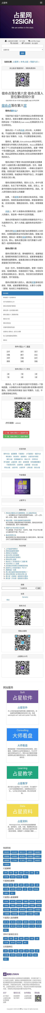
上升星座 (30, 914)
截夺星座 (22, 910)
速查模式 (37, 852)
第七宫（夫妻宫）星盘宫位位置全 (17, 576)
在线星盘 (30, 856)
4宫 (8, 374)
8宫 (22, 377)
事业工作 (27, 459)
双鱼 (36, 361)
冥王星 (19, 877)
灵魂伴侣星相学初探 (9, 327)
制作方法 (7, 454)
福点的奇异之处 (11, 535)
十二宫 (38, 926)
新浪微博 (16, 996)
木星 (31, 873)
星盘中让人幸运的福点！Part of (16, 568)
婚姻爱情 (6, 860)
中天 (30, 889)
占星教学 (22, 783)
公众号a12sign (35, 41)
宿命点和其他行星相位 (9, 306)
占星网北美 (6, 998)
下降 (30, 955)
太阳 (5, 873)
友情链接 (6, 1000)
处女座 (38, 901)
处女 (36, 355)
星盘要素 (14, 454)
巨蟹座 (26, 901)
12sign (25, 1009)
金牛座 (13, 901)
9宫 (36, 377)
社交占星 (35, 465)
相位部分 (9, 456)
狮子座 (32, 901)
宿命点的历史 (7, 323)
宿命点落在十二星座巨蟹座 (19, 436)
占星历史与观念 (33, 456)
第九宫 (19, 926)
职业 (8, 600)
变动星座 (22, 914)
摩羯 (8, 361)
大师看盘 (22, 745)
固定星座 (6, 910)
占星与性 (15, 467)
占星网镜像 (27, 998)
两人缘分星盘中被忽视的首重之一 (17, 572)
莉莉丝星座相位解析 (12, 551)
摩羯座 (26, 905)
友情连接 (6, 864)
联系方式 (22, 852)
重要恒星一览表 (11, 570)
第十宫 (26, 926)
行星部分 (21, 454)
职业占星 (7, 467)
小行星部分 (29, 454)
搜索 (22, 53)
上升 (25, 889)
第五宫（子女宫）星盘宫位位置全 (17, 578)
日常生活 (35, 459)
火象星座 (30, 910)
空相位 (6, 893)
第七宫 (6, 926)
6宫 (36, 374)
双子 (36, 352)
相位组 (36, 889)
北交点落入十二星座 (12, 563)
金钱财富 (26, 462)
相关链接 (5, 293)
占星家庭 (27, 465)
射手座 (19, 905)
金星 (21, 873)
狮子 (22, 355)
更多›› (25, 877)
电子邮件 (16, 998)
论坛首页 (14, 852)
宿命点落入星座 (11, 559)
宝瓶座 (32, 905)
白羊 (8, 352)
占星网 (4, 2)
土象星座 (6, 914)
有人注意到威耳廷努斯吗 (10, 336)
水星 (16, 873)
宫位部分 (16, 456)
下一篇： (16, 436)
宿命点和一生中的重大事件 (10, 310)
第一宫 (6, 922)
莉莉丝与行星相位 (12, 553)
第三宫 (19, 922)
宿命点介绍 (6, 319)
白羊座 (6, 901)
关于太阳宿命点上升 (9, 302)
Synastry (25, 597)
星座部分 (24, 456)
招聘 (4, 1002)
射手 (36, 358)
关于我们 (6, 996)
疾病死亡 (30, 860)
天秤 (8, 358)
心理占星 (30, 467)
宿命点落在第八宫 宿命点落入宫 (16, 574)
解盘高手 (37, 860)
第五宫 (32, 922)
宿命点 (5, 340)
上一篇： (16, 433)
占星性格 (20, 465)
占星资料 (22, 821)
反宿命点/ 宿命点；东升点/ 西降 (12, 331)
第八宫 (13, 926)
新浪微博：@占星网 (31, 43)
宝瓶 (22, 361)
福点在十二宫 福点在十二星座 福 (16, 561)
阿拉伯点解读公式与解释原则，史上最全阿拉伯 (21, 513)
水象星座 (37, 910)
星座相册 (6, 856)
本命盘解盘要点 (35, 462)
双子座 (19, 901)
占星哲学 (22, 467)
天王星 (6, 877)
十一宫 (32, 926)
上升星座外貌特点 (12, 549)
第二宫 (13, 922)
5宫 (22, 374)
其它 (20, 462)
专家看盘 (22, 475)
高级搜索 (15, 43)
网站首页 (6, 852)
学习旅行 (22, 860)
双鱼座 (38, 905)
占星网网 (18, 978)
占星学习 (22, 500)
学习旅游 (7, 462)
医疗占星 (9, 459)
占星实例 (14, 462)
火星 (26, 873)
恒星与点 (34, 61)
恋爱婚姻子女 (18, 459)
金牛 (22, 352)
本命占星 (24, 61)
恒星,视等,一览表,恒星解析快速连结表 (18, 520)
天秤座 (6, 905)
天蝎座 (13, 905)
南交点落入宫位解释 (12, 555)
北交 (35, 955)
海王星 (13, 877)
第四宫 (26, 922)
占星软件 (22, 707)
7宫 (8, 377)
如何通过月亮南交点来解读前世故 (17, 566)
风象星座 (14, 914)
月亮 (11, 873)
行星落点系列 (11, 465)
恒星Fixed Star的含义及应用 (15, 528)
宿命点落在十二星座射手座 (10, 314)
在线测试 (14, 856)
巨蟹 (8, 355)
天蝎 (22, 358)
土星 (37, 873)
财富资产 (37, 856)
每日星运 (22, 856)
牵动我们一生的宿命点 (9, 297)
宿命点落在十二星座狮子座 (19, 433)
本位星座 (14, 910)
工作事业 (14, 860)
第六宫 (38, 922)
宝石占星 (37, 467)
